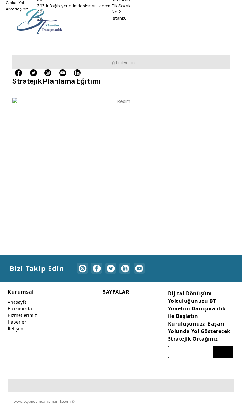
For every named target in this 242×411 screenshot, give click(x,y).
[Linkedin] (77, 72)
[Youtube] (63, 72)
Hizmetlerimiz (22, 315)
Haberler (17, 322)
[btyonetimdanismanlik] (39, 21)
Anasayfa (17, 302)
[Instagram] (48, 72)
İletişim (15, 329)
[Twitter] (33, 72)
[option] (121, 101)
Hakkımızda (20, 309)
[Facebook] (19, 72)
